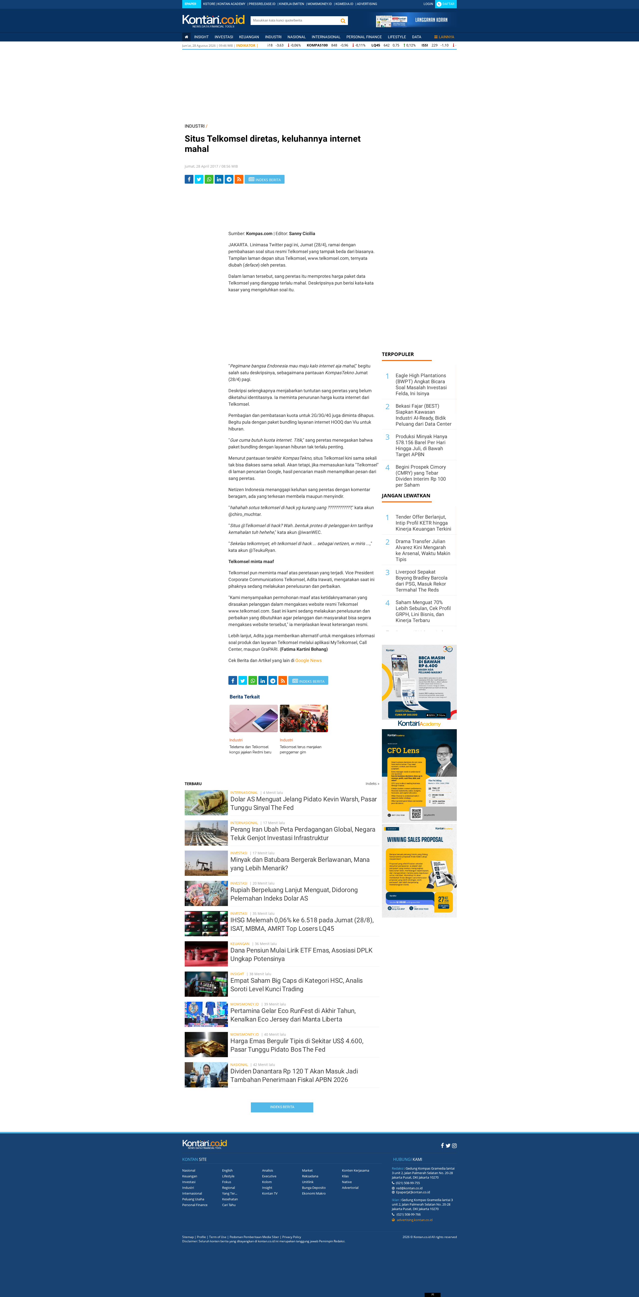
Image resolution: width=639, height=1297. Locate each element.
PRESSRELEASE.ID (262, 4)
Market (307, 1170)
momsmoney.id (244, 1004)
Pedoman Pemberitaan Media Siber (254, 1237)
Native (347, 1182)
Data (416, 37)
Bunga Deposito (314, 1187)
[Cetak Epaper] (411, 26)
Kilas (345, 1176)
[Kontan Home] (186, 37)
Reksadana (310, 1176)
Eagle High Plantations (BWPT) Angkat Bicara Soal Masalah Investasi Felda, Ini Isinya (421, 384)
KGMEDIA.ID (344, 4)
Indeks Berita (282, 1107)
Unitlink (308, 1182)
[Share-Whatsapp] (209, 179)
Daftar (448, 4)
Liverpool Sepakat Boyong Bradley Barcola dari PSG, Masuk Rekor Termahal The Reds (422, 581)
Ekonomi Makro (314, 1193)
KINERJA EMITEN (291, 4)
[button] (343, 20)
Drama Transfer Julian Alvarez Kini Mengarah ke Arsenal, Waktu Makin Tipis (423, 550)
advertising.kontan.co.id (414, 1220)
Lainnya (446, 37)
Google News (308, 660)
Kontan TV (270, 1193)
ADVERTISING (367, 4)
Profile (201, 1237)
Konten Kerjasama (355, 1170)
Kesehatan (230, 1199)
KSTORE (209, 4)
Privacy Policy (291, 1237)
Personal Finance (364, 37)
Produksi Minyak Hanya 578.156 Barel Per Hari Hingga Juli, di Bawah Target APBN (421, 445)
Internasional (326, 37)
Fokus (226, 1182)
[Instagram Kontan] (454, 1145)
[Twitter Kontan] (448, 1145)
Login (428, 4)
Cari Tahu (229, 1205)
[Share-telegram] (229, 179)
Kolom (267, 1182)
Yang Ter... (229, 1193)
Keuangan (249, 37)
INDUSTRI (195, 126)
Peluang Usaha (193, 1199)
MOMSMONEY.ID (320, 4)
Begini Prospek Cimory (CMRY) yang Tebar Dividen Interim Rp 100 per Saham (421, 476)
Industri (273, 37)
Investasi (224, 37)
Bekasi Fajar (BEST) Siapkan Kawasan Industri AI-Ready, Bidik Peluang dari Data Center (424, 415)
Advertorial (350, 1187)
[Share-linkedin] (219, 179)
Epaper (190, 4)
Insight (237, 974)
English (227, 1170)
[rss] (239, 179)
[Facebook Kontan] (442, 1145)
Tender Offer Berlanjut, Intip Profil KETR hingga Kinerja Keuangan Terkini (423, 523)
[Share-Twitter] (199, 179)
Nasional (297, 37)
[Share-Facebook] (189, 179)
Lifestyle (397, 37)
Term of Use (217, 1237)
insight (201, 37)
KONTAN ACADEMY (231, 4)
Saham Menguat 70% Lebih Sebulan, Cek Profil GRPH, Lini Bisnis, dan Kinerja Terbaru (423, 611)
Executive (269, 1176)
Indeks (372, 783)
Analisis (267, 1170)
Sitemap (188, 1237)
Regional (228, 1187)
